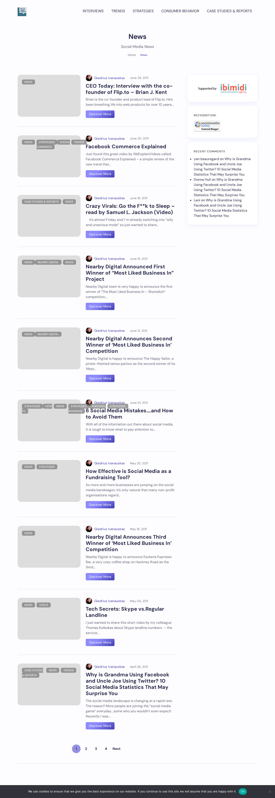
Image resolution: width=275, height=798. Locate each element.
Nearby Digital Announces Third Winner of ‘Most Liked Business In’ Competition (129, 543)
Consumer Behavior (180, 11)
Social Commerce (53, 144)
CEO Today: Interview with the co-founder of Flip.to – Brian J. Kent (129, 89)
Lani (197, 200)
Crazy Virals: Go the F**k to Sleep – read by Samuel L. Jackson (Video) (130, 209)
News (28, 82)
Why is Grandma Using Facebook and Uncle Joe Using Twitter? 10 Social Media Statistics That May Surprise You (127, 683)
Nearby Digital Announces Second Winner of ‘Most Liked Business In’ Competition (129, 344)
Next (117, 748)
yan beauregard (206, 159)
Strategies (143, 11)
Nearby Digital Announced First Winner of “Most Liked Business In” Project (130, 272)
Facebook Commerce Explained (126, 146)
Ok (243, 791)
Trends (118, 11)
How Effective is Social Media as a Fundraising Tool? (128, 474)
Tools (43, 605)
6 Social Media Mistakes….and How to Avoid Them (129, 413)
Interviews (93, 11)
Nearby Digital (48, 262)
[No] (269, 791)
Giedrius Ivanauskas (109, 78)
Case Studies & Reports (229, 11)
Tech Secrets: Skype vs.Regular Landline (125, 611)
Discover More (100, 114)
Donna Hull (202, 179)
